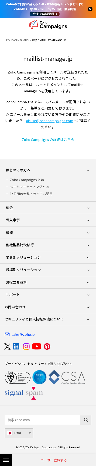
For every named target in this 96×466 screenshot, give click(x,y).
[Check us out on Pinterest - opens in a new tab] (47, 346)
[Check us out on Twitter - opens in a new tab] (7, 346)
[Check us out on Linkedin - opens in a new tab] (17, 346)
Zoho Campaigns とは (27, 179)
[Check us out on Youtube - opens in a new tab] (36, 346)
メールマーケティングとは (29, 186)
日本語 (17, 433)
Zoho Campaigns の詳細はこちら (48, 139)
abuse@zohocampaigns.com (49, 120)
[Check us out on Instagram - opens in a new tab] (26, 346)
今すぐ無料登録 (43, 14)
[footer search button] (85, 420)
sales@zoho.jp (23, 334)
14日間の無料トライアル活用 (31, 193)
